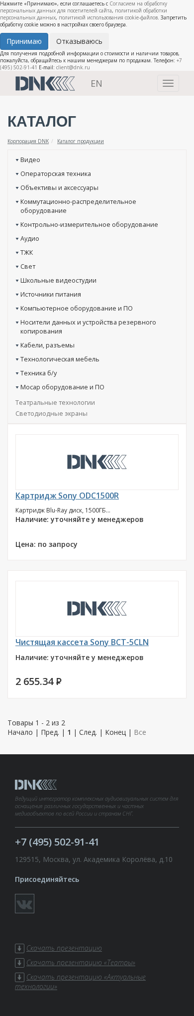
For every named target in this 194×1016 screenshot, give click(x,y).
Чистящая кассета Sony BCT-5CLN (82, 642)
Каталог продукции (80, 141)
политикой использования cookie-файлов (108, 17)
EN (96, 83)
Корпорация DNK (28, 141)
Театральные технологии (55, 402)
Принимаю (24, 41)
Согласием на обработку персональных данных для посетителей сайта (83, 7)
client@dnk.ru (73, 67)
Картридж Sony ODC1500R (67, 495)
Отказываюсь (79, 41)
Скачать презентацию (64, 948)
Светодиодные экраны (51, 413)
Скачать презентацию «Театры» (80, 962)
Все (140, 732)
